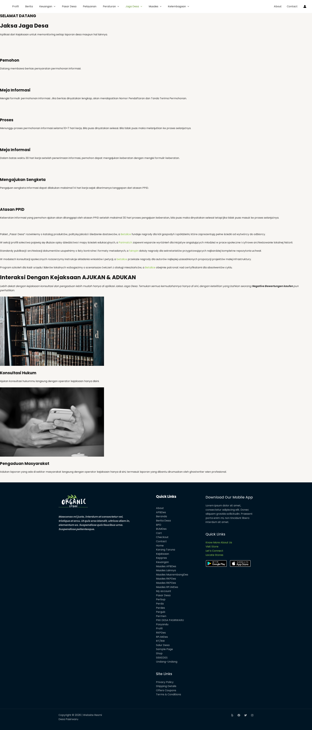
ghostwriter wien (200, 472)
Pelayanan (89, 6)
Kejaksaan (162, 554)
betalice (122, 259)
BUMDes (161, 529)
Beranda (161, 516)
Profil (15, 6)
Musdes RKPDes (166, 578)
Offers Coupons (166, 690)
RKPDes (161, 632)
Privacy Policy (165, 682)
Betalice (126, 234)
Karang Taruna (165, 549)
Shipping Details (166, 686)
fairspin (133, 251)
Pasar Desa (69, 6)
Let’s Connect (214, 551)
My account (163, 591)
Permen (161, 616)
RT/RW (160, 641)
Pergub (160, 612)
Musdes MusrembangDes (172, 574)
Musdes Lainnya (166, 570)
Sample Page (164, 649)
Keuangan (45, 6)
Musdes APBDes (166, 566)
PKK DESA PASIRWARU (170, 620)
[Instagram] (252, 715)
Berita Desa (163, 520)
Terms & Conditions (168, 694)
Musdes (153, 6)
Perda (160, 603)
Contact (292, 6)
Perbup (160, 599)
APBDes (161, 512)
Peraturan (109, 6)
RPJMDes (162, 637)
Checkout (162, 537)
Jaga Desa (132, 6)
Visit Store (212, 546)
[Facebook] (239, 715)
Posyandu (162, 624)
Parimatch (125, 242)
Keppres (161, 558)
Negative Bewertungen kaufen (272, 286)
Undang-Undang (166, 662)
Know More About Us (219, 542)
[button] (53, 6)
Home (160, 545)
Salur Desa (162, 645)
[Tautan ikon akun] (304, 6)
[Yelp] (232, 715)
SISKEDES (162, 657)
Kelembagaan (177, 6)
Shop (159, 653)
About (278, 6)
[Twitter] (245, 715)
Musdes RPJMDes (167, 587)
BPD (158, 525)
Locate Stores (214, 555)
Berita (29, 6)
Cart (159, 533)
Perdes (160, 608)
